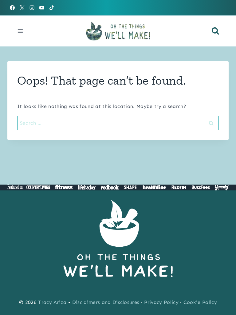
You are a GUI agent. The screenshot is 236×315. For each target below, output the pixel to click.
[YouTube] (42, 8)
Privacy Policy (161, 302)
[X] (22, 8)
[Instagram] (32, 8)
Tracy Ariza (52, 302)
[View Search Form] (215, 31)
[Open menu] (20, 31)
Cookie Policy (200, 302)
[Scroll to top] (222, 291)
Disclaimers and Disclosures (106, 302)
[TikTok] (52, 8)
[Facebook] (12, 8)
